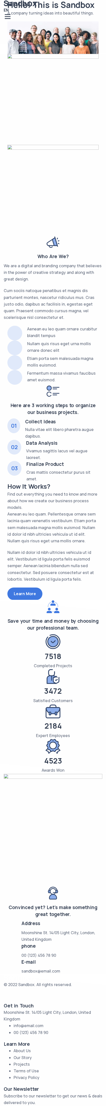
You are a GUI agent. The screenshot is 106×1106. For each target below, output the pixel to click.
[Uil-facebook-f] (23, 994)
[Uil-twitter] (10, 994)
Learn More (25, 593)
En (6, 10)
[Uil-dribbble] (36, 994)
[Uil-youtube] (63, 994)
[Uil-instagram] (50, 994)
